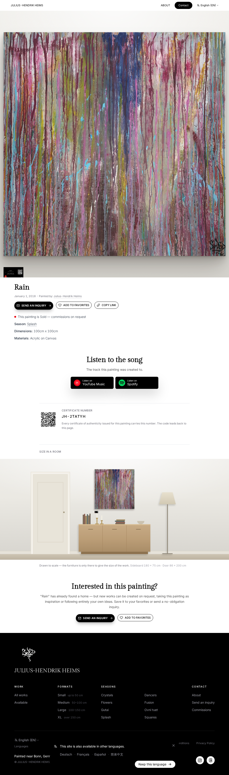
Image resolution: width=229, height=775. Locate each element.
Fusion (149, 702)
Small (70, 695)
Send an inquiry (203, 702)
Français (83, 754)
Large (71, 710)
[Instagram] (200, 760)
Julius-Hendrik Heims (68, 296)
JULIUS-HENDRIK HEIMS (27, 5)
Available (21, 702)
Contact (183, 5)
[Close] (173, 745)
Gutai (105, 710)
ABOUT (165, 5)
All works (21, 695)
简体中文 (117, 754)
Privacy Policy (205, 743)
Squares (150, 717)
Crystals (107, 695)
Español (100, 754)
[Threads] (211, 760)
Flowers (106, 702)
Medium (72, 702)
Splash (32, 324)
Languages (21, 746)
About (196, 695)
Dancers (150, 695)
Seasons (108, 686)
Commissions (201, 710)
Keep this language (152, 764)
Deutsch (66, 754)
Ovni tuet (151, 710)
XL (69, 717)
